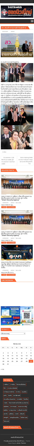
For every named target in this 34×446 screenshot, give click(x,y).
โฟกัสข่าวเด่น (23, 417)
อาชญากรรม (12, 410)
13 (21, 356)
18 (12, 358)
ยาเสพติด (19, 399)
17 (8, 358)
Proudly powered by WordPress (14, 441)
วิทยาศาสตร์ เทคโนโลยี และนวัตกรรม (18, 403)
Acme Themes (21, 443)
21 (26, 358)
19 (17, 358)
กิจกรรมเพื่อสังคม (21, 384)
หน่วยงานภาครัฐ (22, 406)
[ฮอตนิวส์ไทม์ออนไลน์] (2, 21)
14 (26, 356)
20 (21, 358)
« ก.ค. (2, 369)
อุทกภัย (5, 414)
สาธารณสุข (13, 406)
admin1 (13, 31)
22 (31, 358)
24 (8, 361)
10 (8, 356)
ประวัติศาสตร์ (16, 395)
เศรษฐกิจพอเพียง (14, 417)
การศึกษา (6, 384)
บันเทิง (10, 395)
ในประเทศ (6, 421)
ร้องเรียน (26, 399)
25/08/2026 (5, 270)
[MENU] (32, 21)
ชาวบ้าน (18, 392)
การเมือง (4, 152)
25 (12, 361)
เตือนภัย (22, 414)
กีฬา (5, 388)
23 (3, 361)
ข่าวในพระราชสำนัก (9, 392)
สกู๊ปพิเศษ (6, 406)
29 (31, 361)
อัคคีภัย (6, 410)
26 (17, 361)
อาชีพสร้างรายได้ (22, 410)
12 (17, 356)
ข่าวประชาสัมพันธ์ (11, 207)
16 (3, 358)
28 (26, 361)
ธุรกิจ (5, 395)
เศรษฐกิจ (6, 417)
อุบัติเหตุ (11, 414)
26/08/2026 (5, 202)
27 (21, 361)
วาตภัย (5, 403)
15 (31, 356)
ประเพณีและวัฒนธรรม (9, 399)
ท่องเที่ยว (24, 392)
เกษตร (16, 414)
